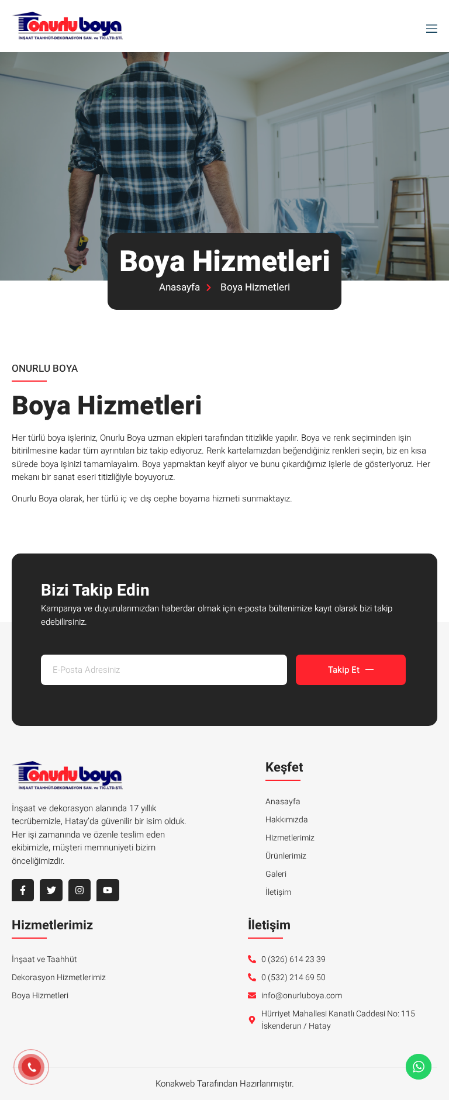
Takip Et (344, 669)
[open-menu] (429, 26)
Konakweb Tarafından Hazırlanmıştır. (225, 1083)
